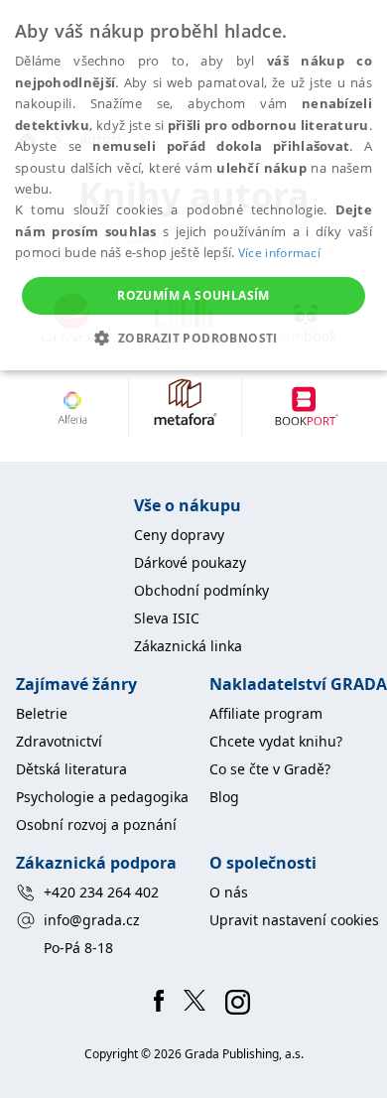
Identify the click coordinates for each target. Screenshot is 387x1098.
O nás (228, 892)
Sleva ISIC (166, 618)
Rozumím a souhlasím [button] (193, 295)
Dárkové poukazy (190, 562)
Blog (224, 796)
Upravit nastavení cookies (294, 919)
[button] (193, 337)
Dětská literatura (71, 768)
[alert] (193, 185)
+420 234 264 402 (101, 892)
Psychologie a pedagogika (102, 796)
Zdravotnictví (59, 741)
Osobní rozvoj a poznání (96, 824)
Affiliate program (265, 713)
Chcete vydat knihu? (275, 741)
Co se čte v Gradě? (269, 768)
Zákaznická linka (188, 645)
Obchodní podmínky (201, 590)
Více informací (279, 252)
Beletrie (41, 713)
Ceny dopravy (179, 534)
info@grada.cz (92, 919)
